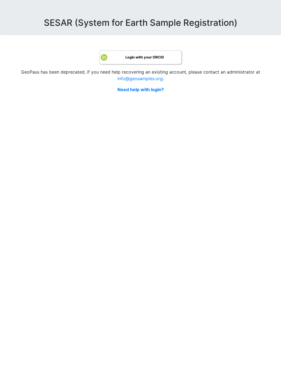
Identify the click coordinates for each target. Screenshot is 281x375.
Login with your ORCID (144, 57)
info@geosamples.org (140, 78)
